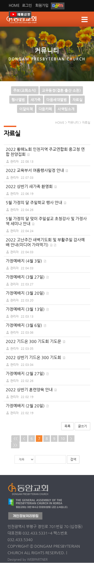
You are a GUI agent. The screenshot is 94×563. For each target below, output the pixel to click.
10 (63, 439)
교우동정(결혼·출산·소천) (61, 90)
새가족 (36, 100)
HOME (14, 5)
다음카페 (45, 109)
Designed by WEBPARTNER (28, 559)
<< (16, 439)
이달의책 (26, 109)
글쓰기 (82, 426)
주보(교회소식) (24, 90)
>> (15, 445)
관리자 (14, 161)
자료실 (77, 100)
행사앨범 (18, 100)
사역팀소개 (66, 109)
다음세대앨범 (56, 100)
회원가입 (41, 5)
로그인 (27, 5)
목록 (67, 426)
